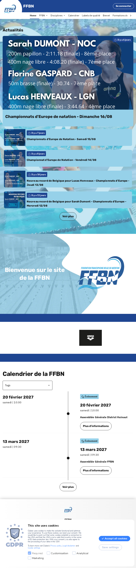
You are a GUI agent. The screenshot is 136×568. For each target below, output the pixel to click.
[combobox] (25, 385)
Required (37, 553)
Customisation (59, 553)
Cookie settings (34, 548)
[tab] (34, 15)
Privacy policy (56, 546)
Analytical (82, 553)
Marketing (38, 558)
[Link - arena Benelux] (68, 338)
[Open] (49, 385)
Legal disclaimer (68, 546)
